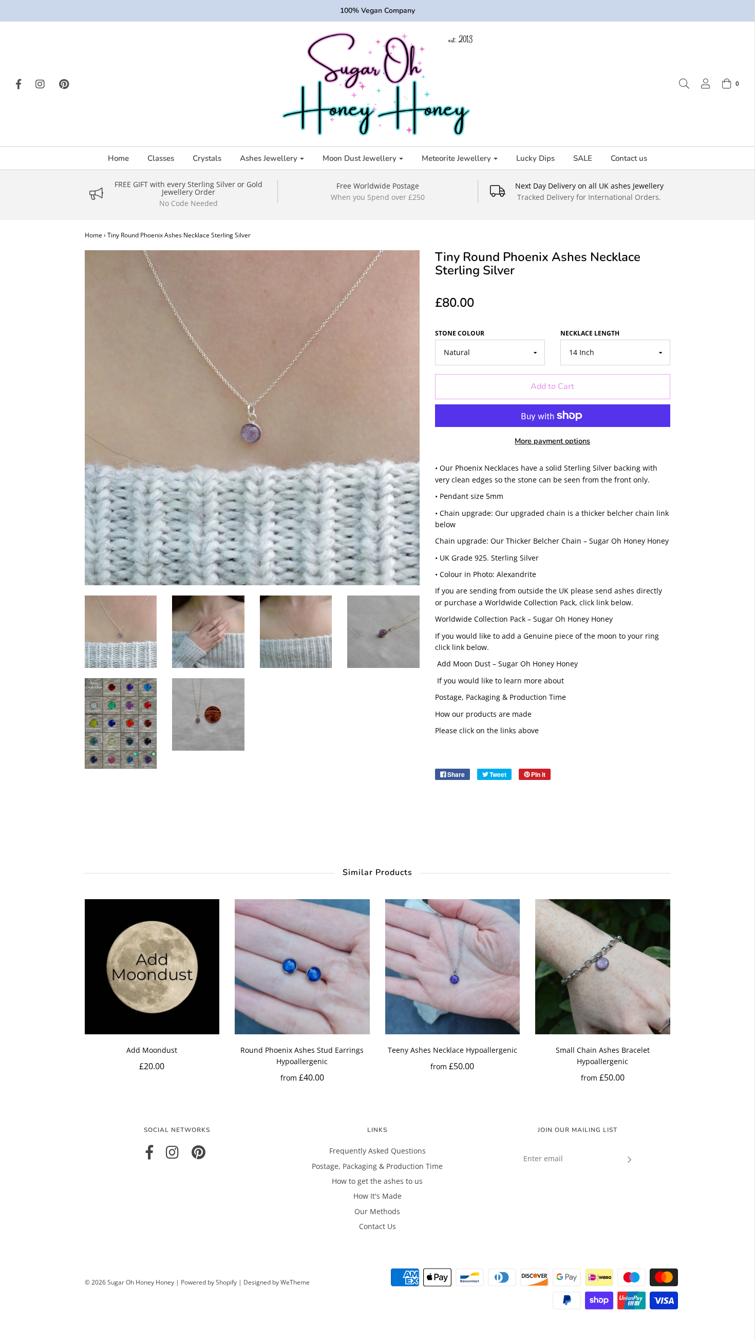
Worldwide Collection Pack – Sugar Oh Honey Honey (524, 619)
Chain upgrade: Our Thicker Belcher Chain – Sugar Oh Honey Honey (552, 541)
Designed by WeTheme (276, 1282)
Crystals (207, 158)
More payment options (552, 441)
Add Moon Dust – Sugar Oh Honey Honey (507, 663)
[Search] (679, 84)
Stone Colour (459, 333)
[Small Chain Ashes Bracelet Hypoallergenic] (602, 966)
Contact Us (377, 1226)
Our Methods (377, 1211)
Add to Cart (552, 386)
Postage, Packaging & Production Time (500, 697)
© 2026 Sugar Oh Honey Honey (129, 1282)
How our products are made (483, 714)
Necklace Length (589, 333)
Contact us (629, 158)
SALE (582, 158)
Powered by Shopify (209, 1282)
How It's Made (377, 1196)
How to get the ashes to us (377, 1181)
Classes (160, 158)
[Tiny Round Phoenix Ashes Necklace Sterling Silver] (121, 632)
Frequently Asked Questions (377, 1151)
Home (118, 158)
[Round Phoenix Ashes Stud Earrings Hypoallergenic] (302, 966)
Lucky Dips (535, 158)
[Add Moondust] (152, 966)
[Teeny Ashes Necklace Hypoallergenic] (452, 966)
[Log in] (700, 84)
